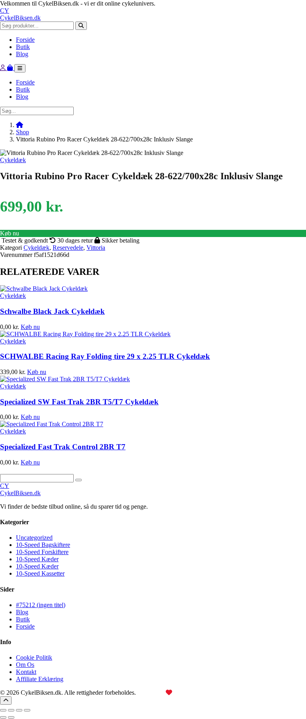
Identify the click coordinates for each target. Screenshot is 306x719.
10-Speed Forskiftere (42, 552)
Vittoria (95, 247)
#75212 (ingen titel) (40, 604)
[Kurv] (10, 68)
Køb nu (9, 233)
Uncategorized (34, 537)
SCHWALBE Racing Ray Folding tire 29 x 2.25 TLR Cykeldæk (105, 356)
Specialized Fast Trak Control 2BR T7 (63, 447)
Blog (22, 54)
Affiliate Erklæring (39, 679)
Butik (23, 46)
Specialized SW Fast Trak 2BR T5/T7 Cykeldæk (79, 402)
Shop (22, 132)
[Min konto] (3, 68)
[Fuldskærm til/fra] (11, 710)
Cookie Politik (34, 657)
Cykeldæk (13, 160)
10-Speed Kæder (37, 559)
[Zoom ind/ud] (3, 710)
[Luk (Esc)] (27, 710)
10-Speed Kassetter (40, 573)
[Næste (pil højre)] (11, 717)
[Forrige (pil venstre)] (3, 717)
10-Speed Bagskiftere (43, 544)
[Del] (19, 710)
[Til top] (6, 700)
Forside (25, 39)
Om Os (25, 664)
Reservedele (68, 247)
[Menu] (20, 68)
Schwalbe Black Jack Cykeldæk (52, 311)
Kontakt (26, 671)
